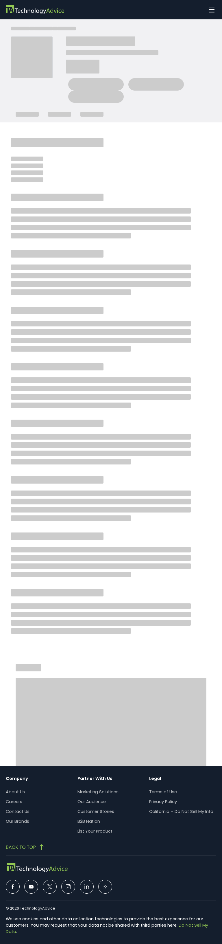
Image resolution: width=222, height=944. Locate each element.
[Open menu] (210, 9)
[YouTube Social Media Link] (31, 887)
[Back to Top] (25, 847)
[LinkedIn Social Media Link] (87, 887)
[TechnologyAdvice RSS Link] (105, 887)
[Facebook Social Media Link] (13, 887)
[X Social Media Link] (50, 887)
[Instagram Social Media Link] (68, 887)
